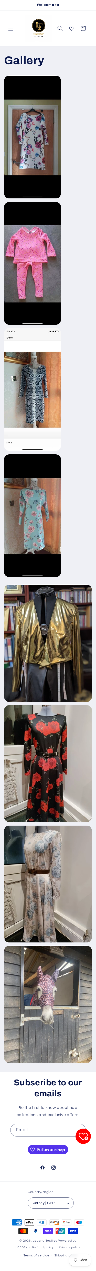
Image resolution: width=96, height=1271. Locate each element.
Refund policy (43, 1247)
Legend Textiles (45, 1240)
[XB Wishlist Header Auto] (71, 27)
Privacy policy (69, 1247)
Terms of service (36, 1255)
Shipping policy (66, 1255)
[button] (11, 28)
